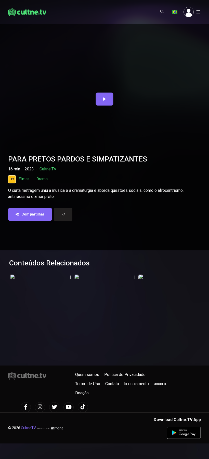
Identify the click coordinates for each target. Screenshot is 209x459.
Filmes (24, 179)
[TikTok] (83, 407)
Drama (42, 179)
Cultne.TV (48, 169)
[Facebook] (26, 407)
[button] (162, 12)
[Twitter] (54, 407)
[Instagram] (40, 407)
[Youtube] (68, 407)
